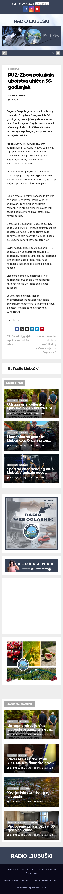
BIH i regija (13, 69)
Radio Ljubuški (18, 95)
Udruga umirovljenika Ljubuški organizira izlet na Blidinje (30, 408)
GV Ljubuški (13, 789)
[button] (53, 52)
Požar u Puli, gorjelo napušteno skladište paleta (19, 340)
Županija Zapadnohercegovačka (22, 822)
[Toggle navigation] (29, 53)
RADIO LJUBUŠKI (31, 21)
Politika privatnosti (50, 880)
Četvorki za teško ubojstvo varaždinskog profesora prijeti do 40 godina (45, 344)
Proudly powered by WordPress (22, 869)
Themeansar (31, 873)
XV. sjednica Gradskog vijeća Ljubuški (31, 795)
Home (7, 880)
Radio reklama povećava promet (31, 887)
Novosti (22, 755)
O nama (36, 880)
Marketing (25, 880)
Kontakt (15, 880)
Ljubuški (24, 400)
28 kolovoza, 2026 (21, 734)
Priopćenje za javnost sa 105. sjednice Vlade (31, 828)
